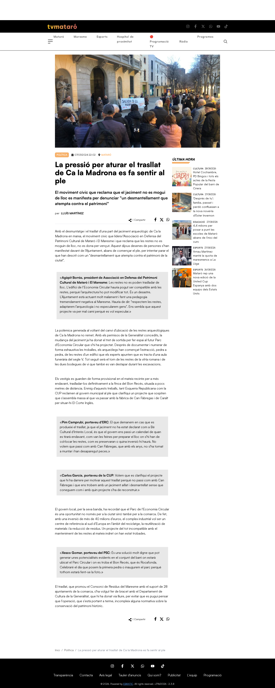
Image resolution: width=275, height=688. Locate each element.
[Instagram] (188, 26)
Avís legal (105, 675)
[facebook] (155, 219)
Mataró (59, 36)
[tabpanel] (196, 231)
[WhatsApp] (211, 26)
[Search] (225, 41)
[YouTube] (218, 26)
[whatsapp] (168, 219)
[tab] (183, 159)
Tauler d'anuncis (129, 675)
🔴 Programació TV (159, 41)
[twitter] (162, 220)
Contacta (86, 675)
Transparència (63, 675)
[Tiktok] (226, 26)
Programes (205, 36)
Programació (213, 675)
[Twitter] (203, 26)
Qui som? (154, 675)
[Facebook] (195, 26)
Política (69, 650)
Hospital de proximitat (125, 39)
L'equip (192, 675)
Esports (102, 36)
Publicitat (174, 675)
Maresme (80, 36)
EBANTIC (128, 683)
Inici (57, 650)
